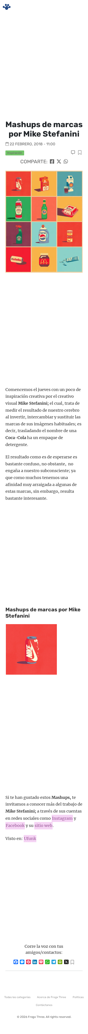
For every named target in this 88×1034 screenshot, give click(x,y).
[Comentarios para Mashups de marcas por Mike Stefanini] (73, 152)
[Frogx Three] (7, 7)
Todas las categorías (17, 997)
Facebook (15, 825)
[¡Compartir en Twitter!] (58, 162)
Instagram (62, 818)
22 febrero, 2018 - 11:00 (32, 144)
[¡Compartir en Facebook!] (52, 162)
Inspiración (14, 153)
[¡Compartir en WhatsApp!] (66, 162)
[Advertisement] (44, 66)
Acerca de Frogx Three (51, 997)
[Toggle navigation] (79, 7)
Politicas (78, 997)
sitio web (43, 825)
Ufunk (30, 838)
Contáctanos (44, 1005)
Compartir (80, 153)
